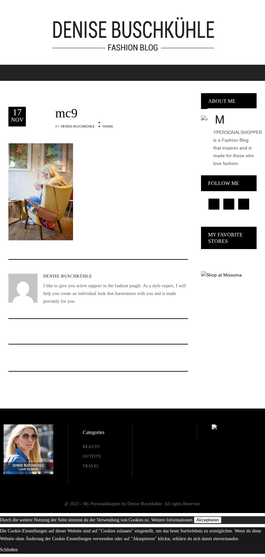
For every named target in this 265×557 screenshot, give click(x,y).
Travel (91, 466)
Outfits (92, 456)
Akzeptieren (207, 520)
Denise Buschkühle (78, 126)
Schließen (9, 549)
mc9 (66, 113)
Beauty (92, 446)
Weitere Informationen (172, 520)
